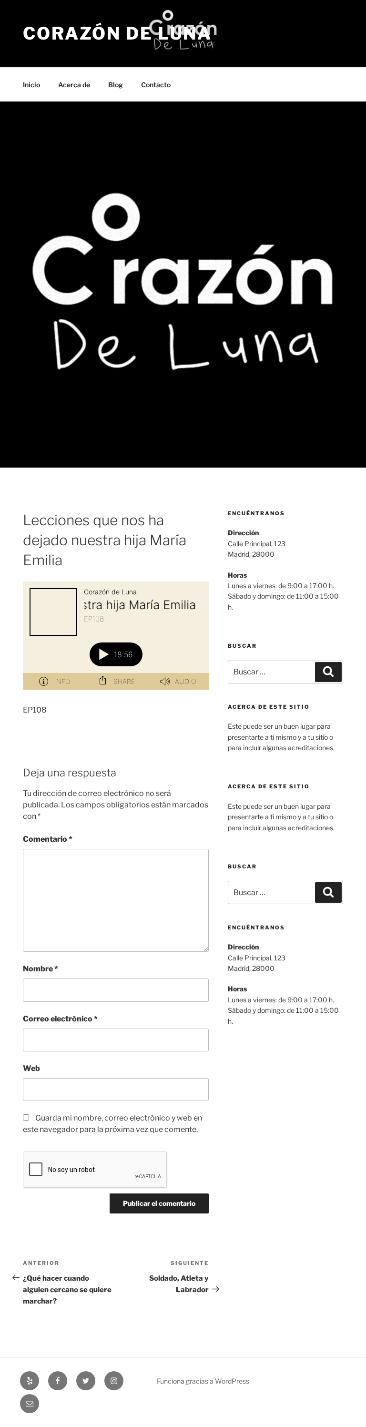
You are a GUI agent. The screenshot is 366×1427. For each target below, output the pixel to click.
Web (31, 1068)
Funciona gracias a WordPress (203, 1381)
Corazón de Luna (117, 33)
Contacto (156, 85)
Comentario (47, 839)
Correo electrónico (60, 1018)
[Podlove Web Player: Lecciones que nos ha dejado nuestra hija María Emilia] (116, 635)
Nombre (40, 968)
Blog (115, 85)
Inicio (31, 85)
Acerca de (74, 85)
